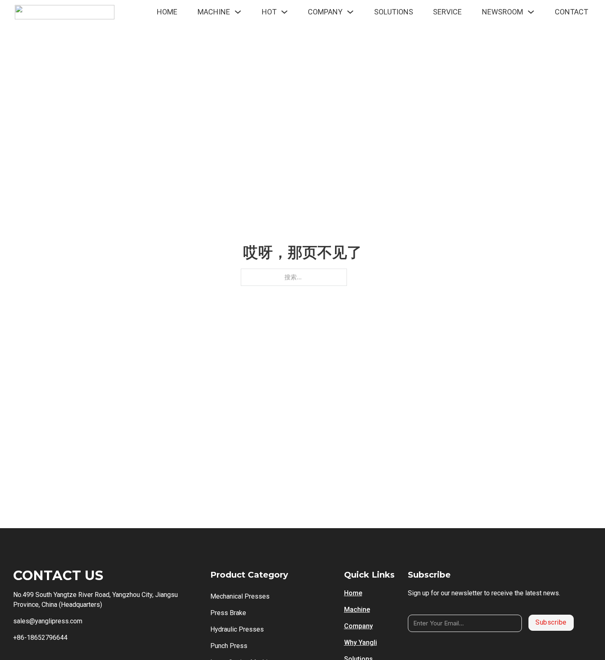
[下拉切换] (238, 12)
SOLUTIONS (393, 11)
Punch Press (228, 646)
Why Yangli (360, 642)
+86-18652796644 (40, 637)
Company (358, 626)
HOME (167, 11)
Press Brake (228, 613)
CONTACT (571, 11)
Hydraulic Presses (237, 629)
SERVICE (447, 11)
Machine (357, 609)
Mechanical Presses (240, 596)
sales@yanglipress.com (47, 621)
